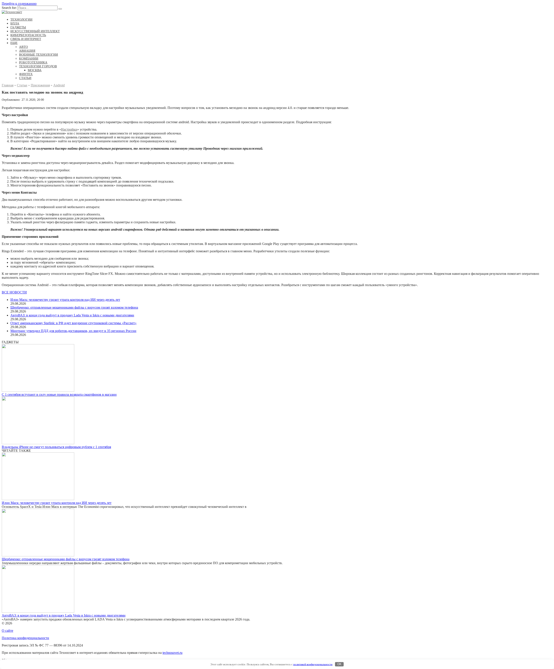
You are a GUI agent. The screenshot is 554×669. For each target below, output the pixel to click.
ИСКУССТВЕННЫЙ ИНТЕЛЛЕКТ (35, 31)
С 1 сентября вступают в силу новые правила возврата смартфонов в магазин (59, 394)
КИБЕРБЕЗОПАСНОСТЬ (28, 35)
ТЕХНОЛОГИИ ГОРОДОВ (38, 66)
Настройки (69, 129)
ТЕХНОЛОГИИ (21, 19)
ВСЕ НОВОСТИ (14, 292)
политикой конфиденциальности (312, 664)
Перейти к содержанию (19, 3)
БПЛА (14, 23)
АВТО (23, 47)
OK (339, 664)
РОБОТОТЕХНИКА (33, 62)
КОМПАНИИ (28, 58)
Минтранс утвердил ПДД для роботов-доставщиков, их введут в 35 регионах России (73, 331)
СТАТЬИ (25, 78)
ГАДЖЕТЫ (18, 27)
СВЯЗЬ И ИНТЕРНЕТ (25, 39)
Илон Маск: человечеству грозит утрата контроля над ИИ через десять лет (65, 299)
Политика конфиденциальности (25, 638)
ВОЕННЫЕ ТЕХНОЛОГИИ (38, 54)
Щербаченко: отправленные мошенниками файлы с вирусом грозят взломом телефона (74, 307)
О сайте (7, 630)
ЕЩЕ (14, 43)
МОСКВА (35, 70)
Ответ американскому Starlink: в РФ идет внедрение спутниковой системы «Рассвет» (73, 323)
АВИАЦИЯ (27, 50)
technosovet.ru (172, 652)
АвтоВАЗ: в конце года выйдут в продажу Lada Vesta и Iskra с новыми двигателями (72, 315)
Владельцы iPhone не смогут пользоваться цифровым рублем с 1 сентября (56, 447)
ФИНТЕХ (26, 74)
